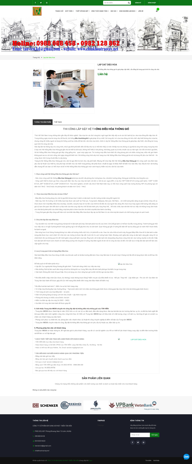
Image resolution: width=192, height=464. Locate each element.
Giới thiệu (156, 460)
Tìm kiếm (148, 460)
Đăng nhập (152, 3)
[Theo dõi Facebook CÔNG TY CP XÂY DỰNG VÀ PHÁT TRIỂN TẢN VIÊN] (35, 3)
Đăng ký (138, 3)
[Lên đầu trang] (186, 451)
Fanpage (101, 425)
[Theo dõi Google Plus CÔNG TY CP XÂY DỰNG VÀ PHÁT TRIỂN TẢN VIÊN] (47, 3)
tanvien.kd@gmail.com (43, 446)
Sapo (90, 460)
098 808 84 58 (40, 436)
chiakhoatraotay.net (42, 451)
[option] (38, 72)
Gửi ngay (155, 435)
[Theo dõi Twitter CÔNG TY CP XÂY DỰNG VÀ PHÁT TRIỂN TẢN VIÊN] (41, 3)
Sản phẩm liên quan (96, 378)
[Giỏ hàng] (157, 11)
